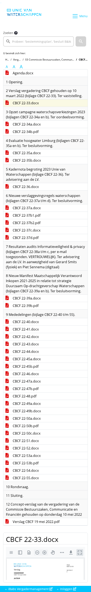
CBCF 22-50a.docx (26, 418)
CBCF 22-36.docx (25, 186)
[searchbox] (38, 41)
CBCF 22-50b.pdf (25, 426)
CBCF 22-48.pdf (24, 396)
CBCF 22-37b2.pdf (26, 222)
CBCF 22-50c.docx (26, 433)
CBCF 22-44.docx (25, 351)
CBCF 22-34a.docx (26, 124)
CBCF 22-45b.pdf (25, 366)
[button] (81, 41)
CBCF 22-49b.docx (26, 411)
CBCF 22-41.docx (25, 329)
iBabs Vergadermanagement (28, 589)
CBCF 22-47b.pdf (25, 388)
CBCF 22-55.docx (25, 478)
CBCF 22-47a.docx (26, 381)
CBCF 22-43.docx (25, 344)
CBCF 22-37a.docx (26, 208)
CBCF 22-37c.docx (26, 230)
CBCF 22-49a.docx (26, 403)
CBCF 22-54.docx (25, 470)
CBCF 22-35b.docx (26, 160)
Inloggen (66, 589)
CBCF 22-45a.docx (26, 359)
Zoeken (8, 33)
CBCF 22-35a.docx (26, 153)
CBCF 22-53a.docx (26, 455)
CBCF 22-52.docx (25, 448)
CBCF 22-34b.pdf (25, 131)
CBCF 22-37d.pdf (25, 237)
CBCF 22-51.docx (25, 440)
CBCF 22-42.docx (25, 336)
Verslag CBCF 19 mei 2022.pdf (35, 521)
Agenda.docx (22, 73)
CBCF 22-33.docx (25, 103)
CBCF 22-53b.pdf (25, 463)
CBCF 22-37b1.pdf (26, 215)
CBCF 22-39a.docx (26, 298)
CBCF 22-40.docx (25, 321)
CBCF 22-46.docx (25, 374)
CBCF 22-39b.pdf (25, 305)
